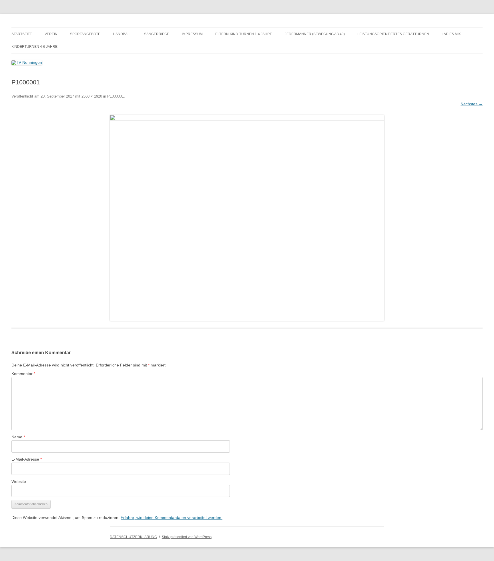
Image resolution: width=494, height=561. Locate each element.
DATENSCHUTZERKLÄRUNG (133, 537)
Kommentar (23, 373)
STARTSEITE (21, 34)
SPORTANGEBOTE (85, 34)
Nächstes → (472, 104)
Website (18, 481)
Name (18, 437)
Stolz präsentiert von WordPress (187, 537)
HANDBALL (122, 34)
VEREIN (51, 34)
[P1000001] (247, 218)
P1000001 (115, 96)
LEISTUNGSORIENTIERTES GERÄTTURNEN (393, 34)
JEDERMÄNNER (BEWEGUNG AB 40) (315, 34)
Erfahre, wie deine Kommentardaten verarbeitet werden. (171, 517)
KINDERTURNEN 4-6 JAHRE (34, 47)
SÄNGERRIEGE (156, 34)
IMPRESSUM (192, 34)
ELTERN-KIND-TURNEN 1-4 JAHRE (243, 34)
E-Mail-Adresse (26, 459)
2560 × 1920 (91, 96)
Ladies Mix (451, 34)
